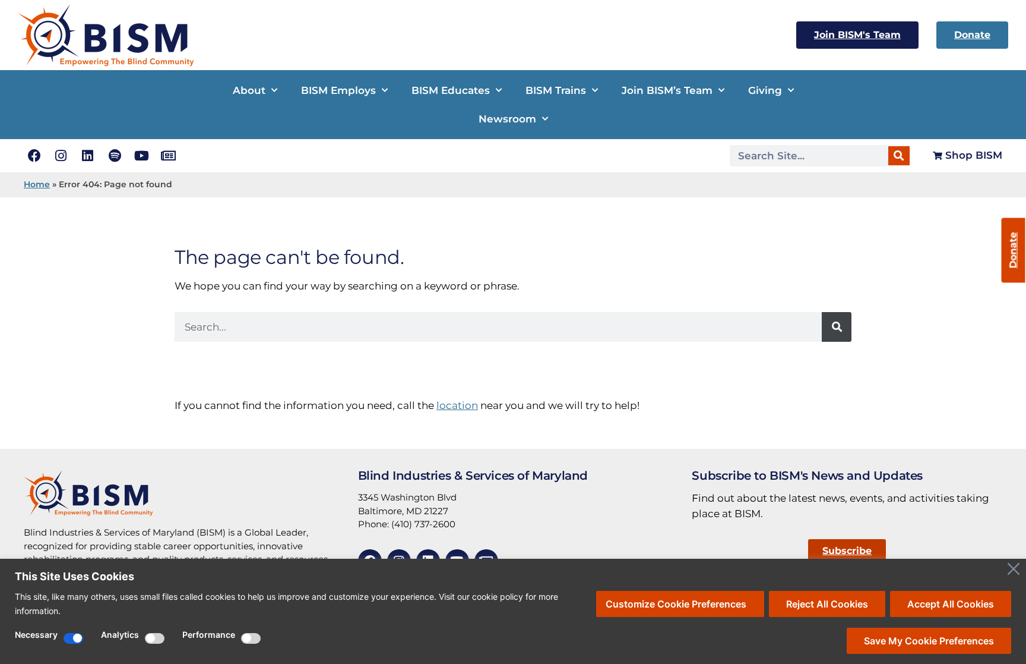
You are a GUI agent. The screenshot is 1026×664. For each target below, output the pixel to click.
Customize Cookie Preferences (676, 604)
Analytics (120, 635)
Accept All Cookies (950, 604)
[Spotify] (114, 155)
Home (37, 184)
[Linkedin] (87, 155)
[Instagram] (60, 155)
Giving (765, 90)
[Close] (1013, 569)
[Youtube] (141, 155)
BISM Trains (555, 90)
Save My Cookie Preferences (929, 641)
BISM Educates (450, 90)
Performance (208, 635)
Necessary (36, 635)
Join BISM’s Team (667, 90)
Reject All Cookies (827, 604)
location (457, 405)
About (249, 90)
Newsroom (507, 119)
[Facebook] (34, 155)
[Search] (899, 155)
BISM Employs (338, 90)
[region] (513, 611)
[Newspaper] (168, 155)
